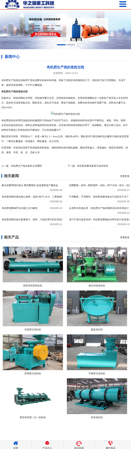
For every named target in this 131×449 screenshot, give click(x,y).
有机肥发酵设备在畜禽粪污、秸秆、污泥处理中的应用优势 (33, 219)
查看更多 (125, 176)
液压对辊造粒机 (97, 285)
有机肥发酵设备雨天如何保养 (92, 165)
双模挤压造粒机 (32, 373)
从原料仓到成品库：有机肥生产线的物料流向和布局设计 (99, 208)
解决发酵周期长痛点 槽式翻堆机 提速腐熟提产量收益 (30, 185)
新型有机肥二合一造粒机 (33, 417)
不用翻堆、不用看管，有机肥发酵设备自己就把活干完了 (99, 196)
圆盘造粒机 (97, 329)
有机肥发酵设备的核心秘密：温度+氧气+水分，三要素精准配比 (35, 196)
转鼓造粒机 (97, 417)
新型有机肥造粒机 (32, 285)
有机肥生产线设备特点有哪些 (26, 165)
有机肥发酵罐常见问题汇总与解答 (20, 208)
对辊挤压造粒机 (32, 329)
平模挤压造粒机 (97, 373)
